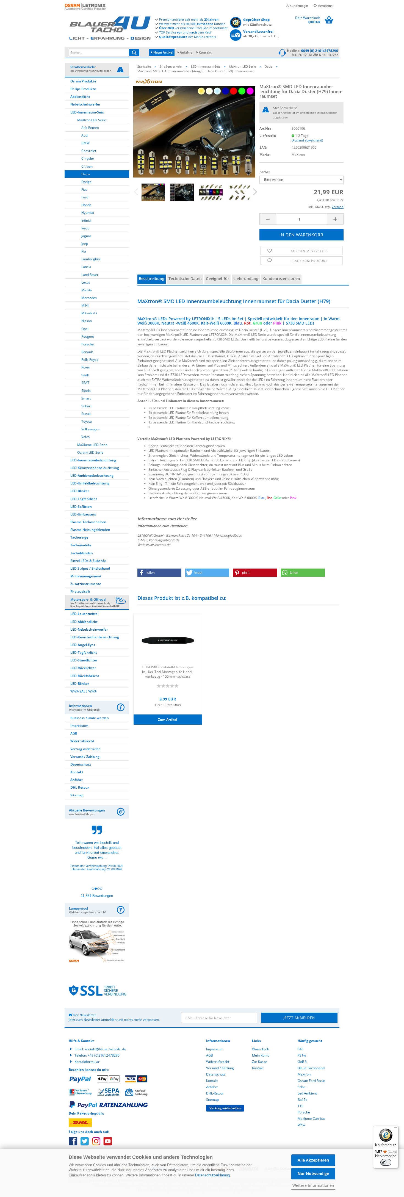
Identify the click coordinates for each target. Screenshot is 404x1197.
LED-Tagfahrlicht (83, 499)
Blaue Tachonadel (311, 1068)
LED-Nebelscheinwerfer (89, 629)
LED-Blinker (79, 491)
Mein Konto (260, 1055)
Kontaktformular (86, 1061)
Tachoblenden (81, 553)
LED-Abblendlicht (84, 621)
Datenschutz (80, 764)
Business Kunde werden (89, 718)
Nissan (86, 320)
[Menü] (395, 1129)
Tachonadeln (80, 545)
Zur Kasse (259, 1061)
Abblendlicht (80, 96)
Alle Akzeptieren (313, 1160)
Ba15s (302, 1099)
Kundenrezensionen (281, 278)
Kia (83, 251)
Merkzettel (325, 6)
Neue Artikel (163, 52)
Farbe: (264, 172)
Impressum (79, 725)
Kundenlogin (298, 6)
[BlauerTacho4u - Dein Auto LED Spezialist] (110, 27)
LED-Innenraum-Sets (87, 112)
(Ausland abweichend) (307, 140)
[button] (159, 573)
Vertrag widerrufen (85, 749)
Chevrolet (88, 150)
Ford (84, 197)
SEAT (85, 382)
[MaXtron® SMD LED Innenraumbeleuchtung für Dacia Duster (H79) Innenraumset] (194, 127)
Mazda (86, 290)
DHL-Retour (215, 1093)
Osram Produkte (83, 81)
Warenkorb (260, 1049)
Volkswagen (90, 429)
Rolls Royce (89, 359)
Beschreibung (151, 278)
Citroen (87, 166)
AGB (73, 733)
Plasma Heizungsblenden (90, 529)
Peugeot (87, 336)
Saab (85, 375)
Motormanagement (85, 576)
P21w (302, 1055)
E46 (300, 1049)
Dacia (85, 174)
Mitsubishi (89, 313)
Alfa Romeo (90, 127)
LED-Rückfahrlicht (84, 676)
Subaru (86, 406)
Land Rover (89, 274)
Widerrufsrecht (82, 741)
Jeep (84, 243)
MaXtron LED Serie (91, 120)
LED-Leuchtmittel (84, 613)
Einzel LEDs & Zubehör (88, 560)
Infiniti (86, 220)
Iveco (85, 228)
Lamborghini (91, 259)
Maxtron (304, 1074)
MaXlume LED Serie (92, 444)
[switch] (385, 1162)
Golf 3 (302, 1061)
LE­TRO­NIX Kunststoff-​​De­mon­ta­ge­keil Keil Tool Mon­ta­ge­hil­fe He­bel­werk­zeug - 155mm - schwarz (167, 671)
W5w (301, 1125)
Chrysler (87, 158)
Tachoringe (79, 537)
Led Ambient (307, 1093)
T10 (300, 1106)
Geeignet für (217, 278)
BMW (85, 143)
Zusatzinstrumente (85, 583)
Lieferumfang (245, 278)
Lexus (85, 282)
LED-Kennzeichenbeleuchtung (94, 467)
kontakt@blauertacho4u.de (105, 1049)
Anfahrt (186, 52)
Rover (85, 367)
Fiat (84, 189)
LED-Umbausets (83, 514)
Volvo (85, 436)
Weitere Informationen (313, 1185)
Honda (86, 205)
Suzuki (86, 413)
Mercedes (89, 297)
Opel (84, 328)
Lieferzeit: (267, 135)
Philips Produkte (83, 89)
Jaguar (86, 236)
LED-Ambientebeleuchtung (92, 475)
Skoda (86, 390)
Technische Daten (185, 278)
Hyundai (87, 212)
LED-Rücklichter (83, 668)
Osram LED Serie (90, 452)
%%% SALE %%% (83, 691)
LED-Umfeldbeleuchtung (89, 483)
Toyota (86, 421)
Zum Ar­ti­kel (167, 719)
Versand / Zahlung (84, 756)
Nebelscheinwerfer (85, 104)
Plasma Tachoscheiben (88, 522)
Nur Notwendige (313, 1173)
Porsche (87, 344)
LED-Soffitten (81, 506)
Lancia (86, 266)
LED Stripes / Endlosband (90, 568)
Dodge (86, 181)
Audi (84, 135)
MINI (84, 305)
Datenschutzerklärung (212, 1175)
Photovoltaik (80, 591)
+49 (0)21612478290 (104, 1055)
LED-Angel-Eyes (82, 644)
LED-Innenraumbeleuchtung (93, 460)
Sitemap (76, 795)
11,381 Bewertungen (97, 896)
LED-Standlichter (83, 660)
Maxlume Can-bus (311, 1118)
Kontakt (205, 52)
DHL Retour (79, 787)
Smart (86, 398)
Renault (87, 352)
